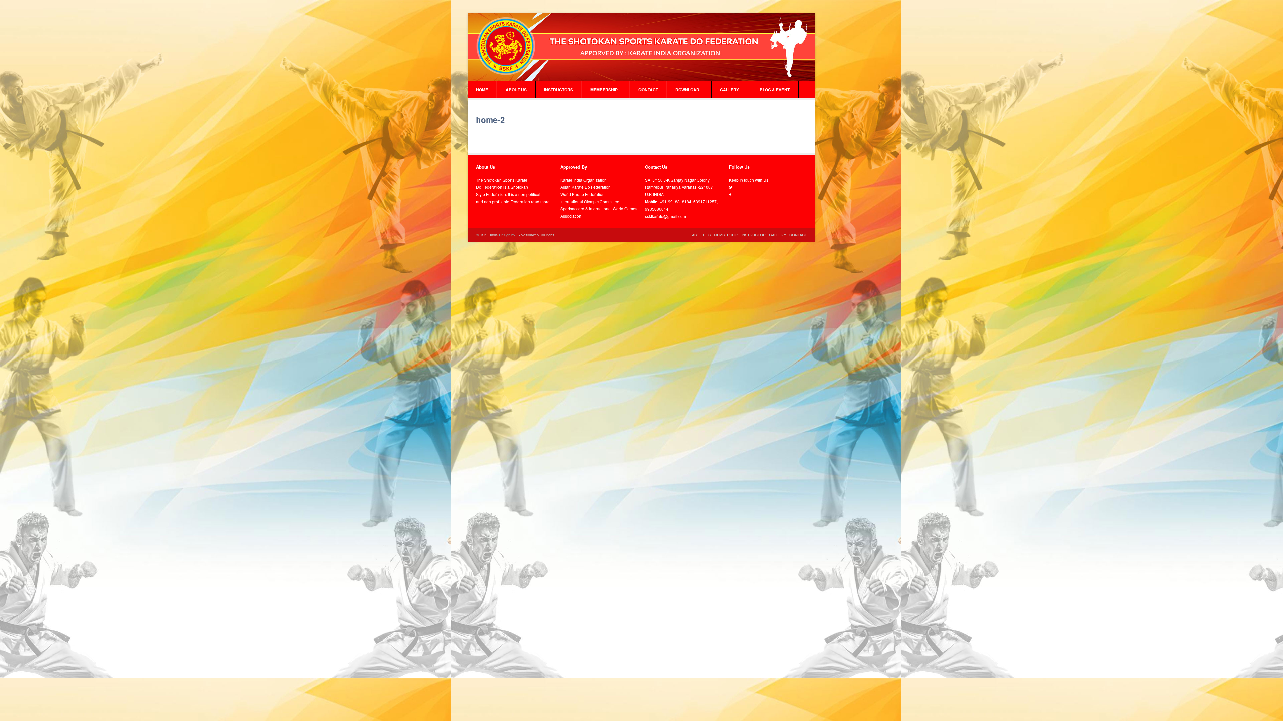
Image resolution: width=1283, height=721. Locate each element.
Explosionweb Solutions (535, 234)
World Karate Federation (582, 194)
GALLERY (729, 90)
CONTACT (648, 90)
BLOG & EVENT (775, 90)
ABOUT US (516, 90)
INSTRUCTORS (558, 90)
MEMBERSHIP (604, 90)
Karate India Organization (583, 180)
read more (540, 201)
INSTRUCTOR (753, 234)
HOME (482, 90)
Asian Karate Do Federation (585, 187)
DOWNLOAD (687, 90)
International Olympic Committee (589, 201)
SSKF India (489, 234)
